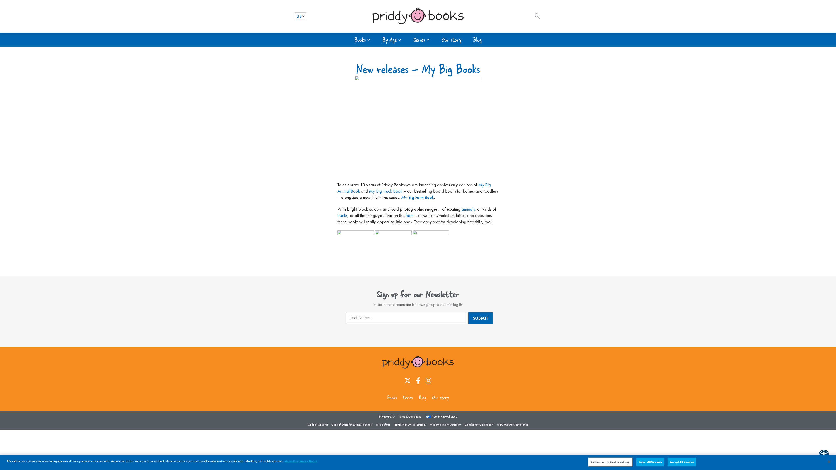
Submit (480, 318)
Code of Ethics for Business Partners (351, 424)
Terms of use (383, 424)
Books (392, 397)
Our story (440, 397)
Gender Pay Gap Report (479, 424)
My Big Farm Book (417, 197)
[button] (363, 40)
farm (409, 215)
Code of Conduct (318, 424)
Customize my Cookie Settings (610, 462)
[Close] (829, 462)
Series (408, 397)
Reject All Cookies (650, 462)
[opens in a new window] (355, 233)
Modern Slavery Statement (445, 424)
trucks (342, 215)
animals (468, 209)
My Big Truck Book (385, 191)
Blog (422, 397)
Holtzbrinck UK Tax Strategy (410, 424)
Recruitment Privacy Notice (512, 424)
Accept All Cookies (682, 462)
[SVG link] (537, 16)
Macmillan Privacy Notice (300, 461)
